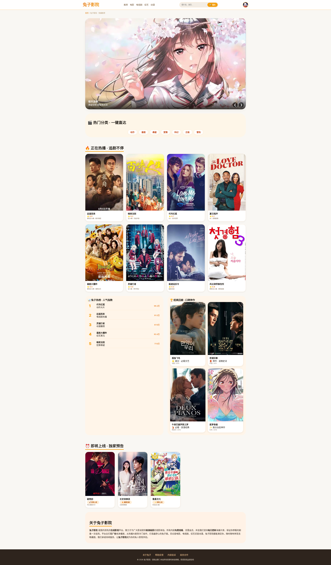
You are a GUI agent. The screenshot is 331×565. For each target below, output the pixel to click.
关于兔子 (147, 555)
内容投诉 (172, 555)
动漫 (153, 4)
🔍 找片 (212, 5)
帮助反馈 (159, 555)
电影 (132, 4)
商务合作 (184, 555)
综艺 (146, 4)
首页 (87, 13)
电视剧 (139, 4)
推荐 (126, 4)
